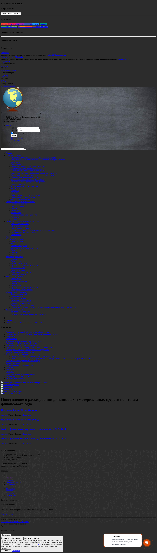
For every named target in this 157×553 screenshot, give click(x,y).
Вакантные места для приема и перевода (28, 182)
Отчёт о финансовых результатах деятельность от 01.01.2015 (33, 429)
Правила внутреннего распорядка (25, 265)
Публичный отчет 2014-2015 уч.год (20, 419)
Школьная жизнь (13, 202)
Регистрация (16, 140)
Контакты (10, 310)
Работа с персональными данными (25, 195)
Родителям (10, 239)
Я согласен (6, 551)
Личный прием (17, 296)
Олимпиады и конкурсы (21, 272)
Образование (16, 164)
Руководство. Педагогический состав (26, 169)
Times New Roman (10, 70)
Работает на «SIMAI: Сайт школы (15, 522)
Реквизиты (15, 188)
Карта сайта (11, 495)
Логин (13, 128)
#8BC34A (13, 27)
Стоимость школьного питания (24, 232)
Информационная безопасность (24, 197)
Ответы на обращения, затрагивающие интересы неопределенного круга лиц (43, 307)
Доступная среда (18, 184)
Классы (14, 243)
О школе (9, 155)
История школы (17, 206)
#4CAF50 (5, 27)
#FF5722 (29, 27)
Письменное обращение (21, 301)
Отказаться (16, 551)
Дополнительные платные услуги (25, 248)
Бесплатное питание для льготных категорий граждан (33, 230)
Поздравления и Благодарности (24, 215)
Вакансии (15, 193)
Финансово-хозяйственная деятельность (27, 180)
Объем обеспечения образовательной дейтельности (32, 356)
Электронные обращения (21, 298)
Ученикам (10, 257)
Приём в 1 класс (17, 241)
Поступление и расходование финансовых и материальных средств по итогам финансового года (51, 358)
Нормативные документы (21, 228)
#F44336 (4, 24)
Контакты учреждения (20, 312)
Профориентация (18, 270)
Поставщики (16, 235)
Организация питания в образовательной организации (34, 173)
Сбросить (5, 53)
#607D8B (44, 27)
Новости (14, 208)
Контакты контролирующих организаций (28, 314)
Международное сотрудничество (24, 186)
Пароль (14, 130)
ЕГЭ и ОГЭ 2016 (18, 268)
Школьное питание (14, 221)
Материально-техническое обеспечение (27, 171)
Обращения (11, 292)
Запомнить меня (20, 133)
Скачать (4, 415)
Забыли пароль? (17, 138)
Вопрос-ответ (16, 217)
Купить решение (8, 57)
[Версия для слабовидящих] (3, 146)
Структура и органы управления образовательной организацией (38, 160)
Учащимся (10, 489)
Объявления (16, 210)
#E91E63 (12, 24)
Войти (8, 125)
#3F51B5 (28, 24)
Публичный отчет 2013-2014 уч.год (20, 410)
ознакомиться (35, 544)
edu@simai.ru (124, 59)
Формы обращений (19, 294)
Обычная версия (8, 86)
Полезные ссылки (18, 274)
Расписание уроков (19, 204)
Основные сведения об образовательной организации (33, 158)
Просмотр (26, 415)
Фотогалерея (16, 213)
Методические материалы (22, 290)
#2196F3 (35, 24)
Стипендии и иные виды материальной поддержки (32, 175)
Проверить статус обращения (23, 305)
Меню (8, 237)
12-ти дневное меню (19, 226)
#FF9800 (21, 27)
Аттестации (16, 279)
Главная (9, 153)
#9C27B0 (20, 24)
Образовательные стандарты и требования (28, 166)
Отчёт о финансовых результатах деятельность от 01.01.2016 (33, 438)
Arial (2, 70)
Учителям (10, 276)
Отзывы (14, 219)
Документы (15, 162)
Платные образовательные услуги (25, 177)
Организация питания (20, 224)
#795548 (36, 27)
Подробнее (20, 57)
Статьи (14, 254)
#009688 (43, 24)
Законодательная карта (20, 199)
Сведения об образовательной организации (24, 322)
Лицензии (15, 191)
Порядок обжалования (20, 303)
